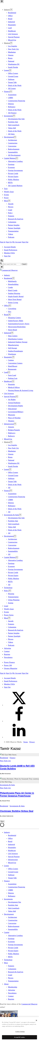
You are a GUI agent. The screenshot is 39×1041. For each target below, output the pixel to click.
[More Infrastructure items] (15, 424)
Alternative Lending (15, 161)
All (9, 488)
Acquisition (12, 95)
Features (11, 216)
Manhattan (12, 52)
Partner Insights (13, 225)
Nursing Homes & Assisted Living (20, 390)
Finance (7, 91)
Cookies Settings (20, 1031)
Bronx (10, 58)
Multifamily (12, 281)
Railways (11, 436)
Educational (12, 409)
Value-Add (12, 128)
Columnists (12, 222)
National (11, 61)
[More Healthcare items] (13, 381)
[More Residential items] (13, 278)
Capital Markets (10, 158)
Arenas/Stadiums (14, 403)
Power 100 (8, 665)
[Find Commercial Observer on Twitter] (19, 705)
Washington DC (14, 64)
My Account (16, 242)
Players (10, 207)
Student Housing (14, 293)
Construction (12, 143)
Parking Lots (12, 378)
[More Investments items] (14, 116)
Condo (10, 287)
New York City (13, 49)
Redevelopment (13, 149)
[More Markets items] (11, 43)
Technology (8, 588)
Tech (6, 189)
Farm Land (12, 375)
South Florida (13, 67)
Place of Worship (14, 418)
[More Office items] (10, 305)
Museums (11, 415)
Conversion (12, 146)
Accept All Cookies (19, 1037)
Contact (7, 651)
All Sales (11, 134)
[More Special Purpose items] (17, 396)
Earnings (11, 164)
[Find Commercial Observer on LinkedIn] (19, 737)
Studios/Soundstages (15, 351)
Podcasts (11, 237)
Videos (10, 234)
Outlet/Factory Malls (15, 321)
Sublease (11, 79)
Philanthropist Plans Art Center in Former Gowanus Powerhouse (17, 794)
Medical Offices (14, 387)
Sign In (2, 242)
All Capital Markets (15, 186)
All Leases (12, 88)
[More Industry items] (11, 9)
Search (24, 264)
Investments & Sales (11, 515)
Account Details (10, 247)
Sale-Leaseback (13, 125)
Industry (7, 275)
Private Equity (13, 176)
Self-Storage (12, 348)
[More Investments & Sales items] (20, 515)
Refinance (11, 107)
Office (10, 16)
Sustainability (13, 152)
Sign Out (25, 242)
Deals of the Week (14, 85)
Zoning (10, 603)
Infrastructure (9, 424)
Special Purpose (14, 37)
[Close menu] (2, 267)
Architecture (12, 140)
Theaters (11, 421)
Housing (11, 594)
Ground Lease (13, 76)
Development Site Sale (16, 119)
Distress (11, 104)
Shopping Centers (14, 318)
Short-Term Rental (15, 299)
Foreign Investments (15, 170)
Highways (11, 433)
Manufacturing (13, 345)
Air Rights (12, 399)
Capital (6, 932)
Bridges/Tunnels (14, 430)
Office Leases (13, 73)
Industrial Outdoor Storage (17, 342)
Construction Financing (16, 101)
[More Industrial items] (12, 333)
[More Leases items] (10, 70)
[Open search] (2, 260)
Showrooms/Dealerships (17, 327)
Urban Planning (13, 600)
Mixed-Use (12, 40)
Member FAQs (9, 253)
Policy (10, 213)
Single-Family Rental (16, 296)
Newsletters (8, 657)
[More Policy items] (10, 591)
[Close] (36, 1020)
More (6, 201)
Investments (8, 116)
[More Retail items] (9, 314)
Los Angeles (12, 46)
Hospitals (11, 384)
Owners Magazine (10, 668)
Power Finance (9, 662)
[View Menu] (2, 1)
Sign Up (9, 242)
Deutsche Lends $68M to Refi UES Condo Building (17, 767)
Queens (10, 55)
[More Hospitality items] (13, 357)
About (6, 984)
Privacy (32, 742)
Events (6, 195)
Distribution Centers (15, 339)
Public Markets (13, 179)
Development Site (14, 902)
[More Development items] (15, 137)
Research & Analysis (15, 219)
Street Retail (12, 330)
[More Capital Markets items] (17, 158)
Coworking (12, 309)
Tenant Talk (12, 82)
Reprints (7, 654)
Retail (10, 19)
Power (6, 198)
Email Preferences (10, 250)
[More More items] (9, 201)
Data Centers (12, 336)
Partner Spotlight (14, 228)
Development (9, 137)
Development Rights (15, 406)
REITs (10, 183)
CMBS (10, 98)
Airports (11, 427)
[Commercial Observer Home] (9, 5)
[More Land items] (9, 372)
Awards (10, 204)
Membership (12, 987)
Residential (12, 13)
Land (10, 28)
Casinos (11, 360)
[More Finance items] (11, 91)
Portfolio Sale (13, 122)
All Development (14, 155)
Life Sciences (13, 34)
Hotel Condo (12, 290)
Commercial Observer (29, 1004)
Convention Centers (15, 363)
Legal (10, 210)
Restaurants (12, 369)
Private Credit (13, 173)
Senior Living (13, 302)
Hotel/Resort (12, 366)
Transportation (13, 231)
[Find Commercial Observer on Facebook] (19, 721)
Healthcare (12, 31)
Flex (9, 312)
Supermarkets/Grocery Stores (18, 324)
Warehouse (12, 354)
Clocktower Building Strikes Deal (16, 811)
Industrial (11, 22)
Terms (25, 742)
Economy (11, 167)
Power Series (9, 615)
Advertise (7, 648)
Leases (6, 70)
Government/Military (15, 412)
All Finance (12, 113)
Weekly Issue (9, 192)
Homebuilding (13, 284)
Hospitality (12, 25)
